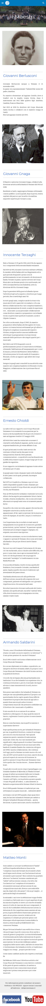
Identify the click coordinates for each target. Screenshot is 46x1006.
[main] (23, 17)
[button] (2, 3)
